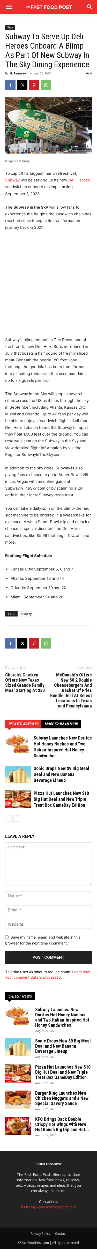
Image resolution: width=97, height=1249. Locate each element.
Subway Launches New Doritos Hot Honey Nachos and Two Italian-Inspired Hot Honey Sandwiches (62, 1017)
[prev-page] (8, 818)
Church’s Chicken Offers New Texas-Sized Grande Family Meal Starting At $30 (25, 682)
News (10, 27)
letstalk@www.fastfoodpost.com (48, 1207)
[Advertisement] (48, 286)
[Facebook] (10, 85)
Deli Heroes (79, 180)
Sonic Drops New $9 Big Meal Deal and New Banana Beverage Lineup (61, 774)
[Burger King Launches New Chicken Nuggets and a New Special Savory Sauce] (18, 1100)
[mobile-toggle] (9, 7)
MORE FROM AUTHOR (61, 724)
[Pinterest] (34, 85)
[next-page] (16, 818)
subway (26, 614)
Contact (60, 1233)
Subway (12, 180)
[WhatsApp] (46, 85)
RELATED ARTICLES (23, 724)
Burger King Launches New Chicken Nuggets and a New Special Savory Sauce (61, 1098)
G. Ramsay (18, 73)
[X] (22, 85)
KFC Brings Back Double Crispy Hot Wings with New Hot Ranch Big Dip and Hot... (62, 1124)
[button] (90, 7)
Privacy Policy (40, 1233)
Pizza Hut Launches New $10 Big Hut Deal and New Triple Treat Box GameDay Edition (61, 799)
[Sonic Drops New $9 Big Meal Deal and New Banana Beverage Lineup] (18, 774)
